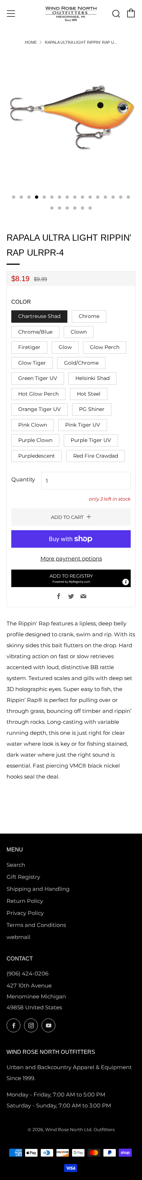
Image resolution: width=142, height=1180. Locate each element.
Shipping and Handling (38, 888)
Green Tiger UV (37, 378)
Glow (65, 347)
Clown (79, 332)
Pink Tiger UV (82, 425)
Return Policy (25, 900)
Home (31, 42)
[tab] (13, 197)
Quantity (23, 479)
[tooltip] (125, 582)
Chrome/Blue (35, 332)
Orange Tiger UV (39, 409)
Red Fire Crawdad (95, 456)
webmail (18, 936)
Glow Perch (104, 347)
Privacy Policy (25, 912)
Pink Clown (32, 425)
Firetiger (29, 347)
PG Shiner (91, 409)
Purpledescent (36, 456)
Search (16, 864)
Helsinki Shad (92, 378)
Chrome (89, 316)
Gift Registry (23, 876)
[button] (71, 578)
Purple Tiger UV (91, 440)
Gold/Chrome (81, 363)
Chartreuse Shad (39, 316)
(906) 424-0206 (27, 973)
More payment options (71, 558)
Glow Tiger (32, 363)
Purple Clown (35, 440)
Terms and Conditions (36, 924)
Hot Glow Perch (38, 394)
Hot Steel (88, 394)
